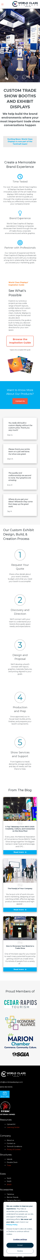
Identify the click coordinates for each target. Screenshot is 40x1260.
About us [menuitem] (10, 1140)
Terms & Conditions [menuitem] (14, 1146)
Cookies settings (20, 1239)
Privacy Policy (11, 1225)
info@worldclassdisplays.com (11, 1082)
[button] (16, 77)
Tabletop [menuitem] (10, 1194)
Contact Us (20, 401)
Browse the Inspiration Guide (20, 341)
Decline (20, 1251)
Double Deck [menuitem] (12, 1162)
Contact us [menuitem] (11, 1143)
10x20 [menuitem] (9, 1181)
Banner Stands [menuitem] (12, 1197)
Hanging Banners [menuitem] (13, 1200)
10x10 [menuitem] (9, 1178)
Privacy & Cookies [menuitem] (13, 1149)
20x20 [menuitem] (9, 1184)
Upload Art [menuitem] (11, 1124)
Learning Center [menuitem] (13, 1127)
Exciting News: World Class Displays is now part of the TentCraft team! (20, 141)
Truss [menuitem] (9, 1165)
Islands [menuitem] (9, 1159)
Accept (20, 1245)
